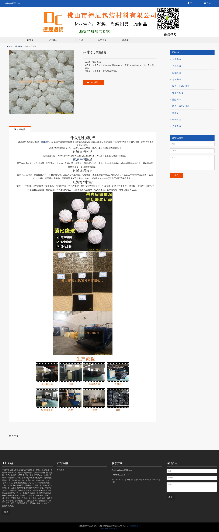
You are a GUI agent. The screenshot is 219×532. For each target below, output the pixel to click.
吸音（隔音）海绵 (180, 106)
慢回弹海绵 (177, 93)
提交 (176, 175)
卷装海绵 (176, 79)
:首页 (10, 46)
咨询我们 (94, 82)
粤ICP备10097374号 (109, 528)
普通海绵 (176, 59)
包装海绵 (176, 66)
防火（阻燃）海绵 (180, 86)
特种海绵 (176, 119)
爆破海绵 (45, 142)
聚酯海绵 (176, 99)
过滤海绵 (18, 46)
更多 (6, 512)
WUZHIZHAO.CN (134, 526)
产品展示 (52, 40)
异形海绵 (176, 126)
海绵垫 (175, 113)
